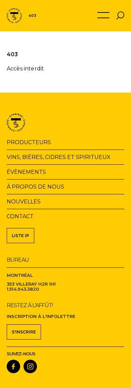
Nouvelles (24, 201)
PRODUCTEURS (29, 142)
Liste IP (20, 235)
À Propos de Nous (35, 187)
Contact (20, 216)
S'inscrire (24, 331)
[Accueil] (14, 16)
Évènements (26, 172)
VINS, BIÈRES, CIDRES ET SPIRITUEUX (59, 157)
